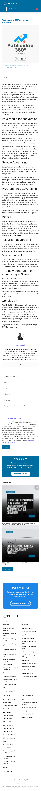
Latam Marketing (8, 664)
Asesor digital (7, 702)
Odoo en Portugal (8, 731)
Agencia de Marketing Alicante (9, 629)
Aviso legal (25, 710)
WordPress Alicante (27, 673)
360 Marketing (5, 65)
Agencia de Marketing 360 (29, 663)
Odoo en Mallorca (8, 722)
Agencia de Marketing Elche (9, 645)
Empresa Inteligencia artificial (9, 752)
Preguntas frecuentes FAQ (29, 707)
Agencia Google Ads (28, 638)
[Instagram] (6, 621)
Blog (23, 699)
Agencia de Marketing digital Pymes (28, 656)
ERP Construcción (8, 744)
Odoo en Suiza (7, 688)
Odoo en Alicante (8, 712)
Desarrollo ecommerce (9, 673)
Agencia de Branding (28, 651)
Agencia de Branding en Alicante (29, 647)
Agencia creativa (26, 635)
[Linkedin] (20, 365)
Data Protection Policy (16, 418)
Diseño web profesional (29, 631)
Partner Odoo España (9, 735)
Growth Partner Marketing (29, 676)
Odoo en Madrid (8, 725)
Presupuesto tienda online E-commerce (11, 668)
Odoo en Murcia (7, 718)
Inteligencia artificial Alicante (9, 762)
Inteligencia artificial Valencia (9, 757)
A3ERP (5, 741)
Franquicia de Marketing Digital (10, 680)
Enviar (6, 447)
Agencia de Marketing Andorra (9, 650)
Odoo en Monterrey (9, 738)
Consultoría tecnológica (10, 705)
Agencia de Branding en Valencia (29, 642)
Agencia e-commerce (9, 676)
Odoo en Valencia (8, 715)
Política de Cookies (27, 717)
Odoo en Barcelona (8, 728)
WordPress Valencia (27, 670)
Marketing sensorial (27, 628)
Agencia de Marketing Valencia (9, 634)
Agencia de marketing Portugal (9, 660)
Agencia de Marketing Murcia (9, 639)
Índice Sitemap (7, 771)
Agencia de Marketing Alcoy (9, 655)
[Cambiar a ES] (37, 9)
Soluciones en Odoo (9, 699)
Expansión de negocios (28, 666)
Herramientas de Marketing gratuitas (30, 703)
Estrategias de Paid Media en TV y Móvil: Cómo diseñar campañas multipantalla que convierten (19, 523)
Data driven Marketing (9, 684)
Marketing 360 (26, 660)
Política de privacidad (28, 714)
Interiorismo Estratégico (10, 691)
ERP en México (7, 709)
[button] (36, 78)
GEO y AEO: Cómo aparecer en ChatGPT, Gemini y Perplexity (17, 563)
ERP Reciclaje (7, 747)
